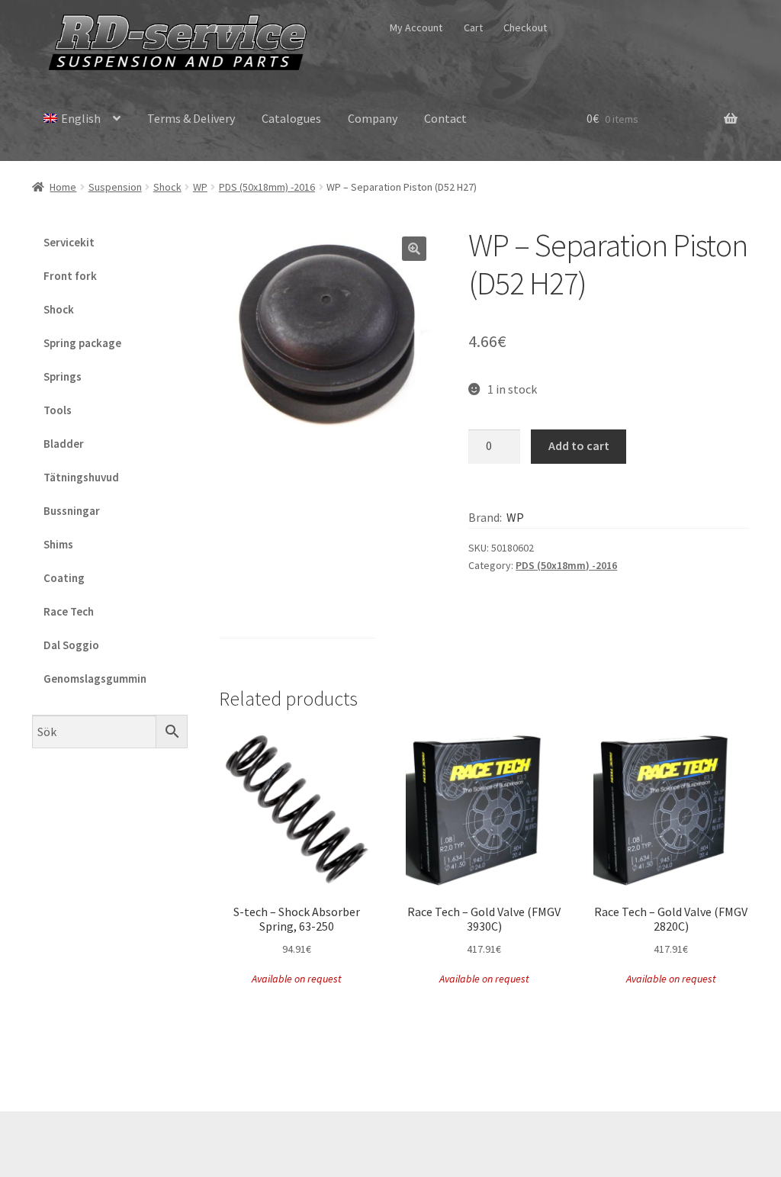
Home (63, 187)
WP (200, 187)
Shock (167, 187)
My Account (416, 27)
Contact (445, 118)
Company (372, 118)
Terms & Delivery (191, 118)
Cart (473, 27)
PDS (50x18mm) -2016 (267, 187)
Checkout (525, 27)
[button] (414, 248)
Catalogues (291, 118)
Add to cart (578, 445)
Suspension (115, 187)
